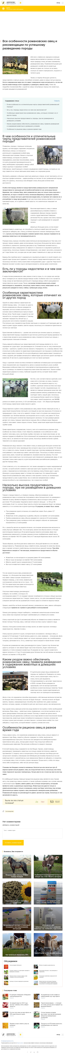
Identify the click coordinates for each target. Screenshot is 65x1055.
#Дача (14, 8)
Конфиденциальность (7, 1041)
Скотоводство (9, 811)
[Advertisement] (32, 24)
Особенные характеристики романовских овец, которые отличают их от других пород (32, 114)
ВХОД (58, 3)
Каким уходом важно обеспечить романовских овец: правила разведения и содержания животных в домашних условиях (33, 125)
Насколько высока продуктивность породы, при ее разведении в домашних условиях (30, 119)
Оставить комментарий (13, 843)
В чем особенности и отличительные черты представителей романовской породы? (33, 106)
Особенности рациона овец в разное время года (24, 129)
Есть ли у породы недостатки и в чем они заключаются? (27, 110)
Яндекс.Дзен (20, 1043)
